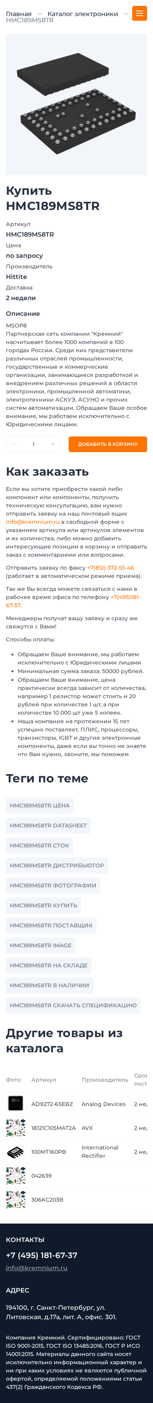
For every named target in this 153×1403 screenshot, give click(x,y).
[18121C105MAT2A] (16, 1127)
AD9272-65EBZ (52, 1104)
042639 (41, 1175)
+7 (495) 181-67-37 (41, 1255)
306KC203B (47, 1199)
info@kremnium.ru (33, 521)
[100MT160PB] (16, 1151)
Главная (19, 14)
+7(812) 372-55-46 (110, 567)
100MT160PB (48, 1151)
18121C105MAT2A (53, 1127)
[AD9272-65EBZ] (16, 1103)
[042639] (16, 1175)
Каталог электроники (82, 14)
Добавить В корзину (108, 444)
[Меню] (139, 13)
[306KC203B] (16, 1199)
